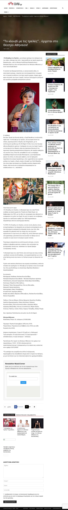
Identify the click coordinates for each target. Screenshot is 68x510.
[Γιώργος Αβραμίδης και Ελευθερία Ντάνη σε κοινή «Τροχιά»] (55, 64)
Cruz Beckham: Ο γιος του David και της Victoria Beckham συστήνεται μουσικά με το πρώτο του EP (55, 129)
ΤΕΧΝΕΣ (5, 12)
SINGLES (32, 8)
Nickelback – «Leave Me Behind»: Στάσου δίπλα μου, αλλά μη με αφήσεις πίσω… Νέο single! (55, 232)
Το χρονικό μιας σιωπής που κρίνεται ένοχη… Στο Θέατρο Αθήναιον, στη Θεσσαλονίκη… (36, 433)
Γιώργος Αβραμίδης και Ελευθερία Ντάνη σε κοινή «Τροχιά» (55, 69)
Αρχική (5, 16)
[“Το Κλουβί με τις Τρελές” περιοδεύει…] (9, 422)
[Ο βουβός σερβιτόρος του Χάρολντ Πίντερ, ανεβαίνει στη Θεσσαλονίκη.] (9, 442)
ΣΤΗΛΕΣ (38, 8)
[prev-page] (4, 455)
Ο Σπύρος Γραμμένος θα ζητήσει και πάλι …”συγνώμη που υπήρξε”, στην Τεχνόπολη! (55, 88)
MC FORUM (32, 508)
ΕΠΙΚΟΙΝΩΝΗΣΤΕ (57, 508)
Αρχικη (5, 8)
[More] (34, 406)
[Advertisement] (45, 3)
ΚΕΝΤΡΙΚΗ (25, 508)
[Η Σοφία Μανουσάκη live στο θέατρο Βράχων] (55, 105)
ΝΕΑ (26, 8)
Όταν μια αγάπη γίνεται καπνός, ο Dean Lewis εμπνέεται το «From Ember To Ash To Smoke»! (55, 211)
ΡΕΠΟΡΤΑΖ (11, 8)
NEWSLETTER (39, 508)
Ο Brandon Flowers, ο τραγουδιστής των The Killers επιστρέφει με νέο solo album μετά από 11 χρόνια (55, 252)
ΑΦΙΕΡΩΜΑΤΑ (45, 8)
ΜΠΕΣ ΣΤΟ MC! (47, 508)
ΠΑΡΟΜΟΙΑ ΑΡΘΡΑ (9, 415)
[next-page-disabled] (7, 455)
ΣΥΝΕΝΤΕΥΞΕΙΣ (19, 8)
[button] (63, 8)
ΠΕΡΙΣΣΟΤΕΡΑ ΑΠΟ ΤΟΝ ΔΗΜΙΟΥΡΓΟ (26, 415)
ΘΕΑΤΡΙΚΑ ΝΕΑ (16, 16)
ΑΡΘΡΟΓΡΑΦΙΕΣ (53, 8)
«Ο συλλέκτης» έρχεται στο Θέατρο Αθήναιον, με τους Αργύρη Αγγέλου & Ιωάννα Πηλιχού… (22, 431)
